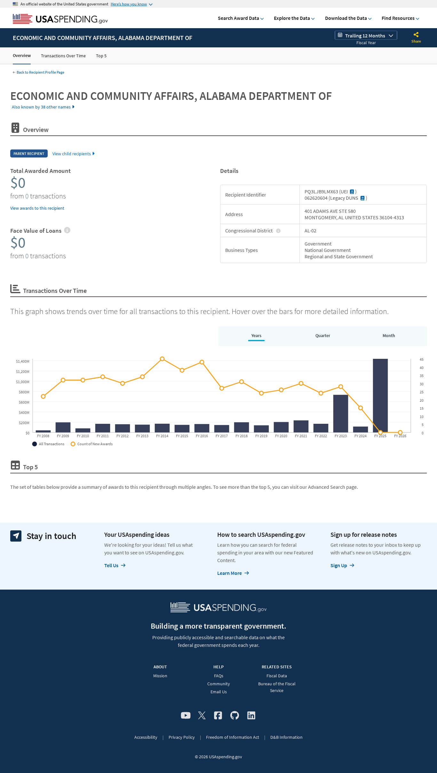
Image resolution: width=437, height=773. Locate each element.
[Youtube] (185, 716)
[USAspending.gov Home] (60, 19)
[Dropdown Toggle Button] (416, 35)
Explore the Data (292, 18)
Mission (160, 676)
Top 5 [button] (101, 56)
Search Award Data (238, 18)
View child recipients (71, 154)
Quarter (322, 335)
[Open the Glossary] (352, 191)
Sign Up (338, 565)
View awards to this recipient (37, 208)
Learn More (229, 573)
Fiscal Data (276, 676)
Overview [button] (22, 55)
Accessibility (145, 737)
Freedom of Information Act (232, 737)
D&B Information (286, 737)
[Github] (234, 716)
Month (389, 335)
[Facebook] (218, 716)
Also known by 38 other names (41, 107)
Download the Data (346, 18)
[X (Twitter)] (202, 716)
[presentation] (67, 230)
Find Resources (398, 18)
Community (218, 684)
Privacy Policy (182, 737)
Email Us (219, 692)
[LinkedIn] (251, 716)
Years (256, 335)
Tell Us (111, 565)
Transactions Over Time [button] (63, 56)
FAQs (218, 676)
